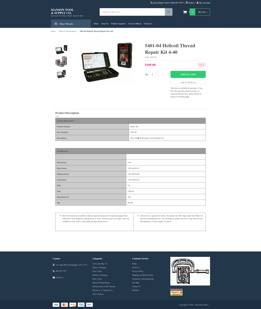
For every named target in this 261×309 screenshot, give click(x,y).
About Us (104, 23)
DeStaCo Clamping (99, 275)
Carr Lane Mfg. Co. (100, 263)
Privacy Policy (137, 271)
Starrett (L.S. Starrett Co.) (102, 290)
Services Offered (134, 23)
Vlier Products (98, 294)
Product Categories (118, 23)
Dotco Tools (97, 279)
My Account (204, 2)
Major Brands (66, 23)
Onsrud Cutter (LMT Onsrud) (103, 286)
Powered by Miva (201, 304)
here (187, 96)
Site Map (135, 282)
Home (96, 23)
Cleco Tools (97, 271)
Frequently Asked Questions (143, 279)
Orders (191, 2)
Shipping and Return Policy (142, 275)
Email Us (59, 277)
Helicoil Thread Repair (101, 282)
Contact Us (148, 23)
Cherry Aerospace (99, 267)
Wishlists (135, 290)
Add (188, 74)
